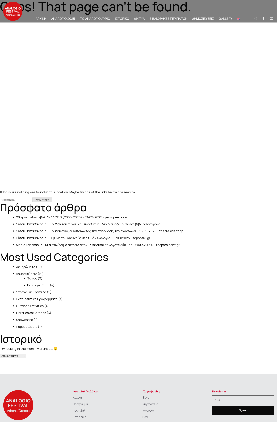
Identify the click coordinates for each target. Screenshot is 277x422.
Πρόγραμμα (80, 404)
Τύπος (32, 278)
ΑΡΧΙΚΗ (41, 19)
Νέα (145, 417)
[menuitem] (238, 19)
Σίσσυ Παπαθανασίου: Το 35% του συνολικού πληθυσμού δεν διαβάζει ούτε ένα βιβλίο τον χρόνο (88, 224)
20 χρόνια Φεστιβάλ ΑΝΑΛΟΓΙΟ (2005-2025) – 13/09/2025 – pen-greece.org (72, 217)
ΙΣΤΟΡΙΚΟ (122, 19)
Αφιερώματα (25, 267)
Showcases (24, 320)
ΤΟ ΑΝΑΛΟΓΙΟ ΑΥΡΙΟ (95, 19)
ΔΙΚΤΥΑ (139, 19)
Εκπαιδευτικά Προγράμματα (37, 299)
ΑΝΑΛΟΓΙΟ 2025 (63, 19)
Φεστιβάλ (79, 410)
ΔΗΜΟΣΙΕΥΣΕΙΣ (203, 19)
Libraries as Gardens (31, 313)
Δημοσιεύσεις (26, 274)
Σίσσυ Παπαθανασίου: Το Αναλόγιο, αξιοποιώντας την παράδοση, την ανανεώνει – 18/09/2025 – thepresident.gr (99, 231)
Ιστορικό (148, 410)
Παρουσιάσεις (26, 326)
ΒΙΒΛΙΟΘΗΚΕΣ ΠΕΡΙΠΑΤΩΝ (168, 19)
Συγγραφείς (150, 404)
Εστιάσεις (79, 417)
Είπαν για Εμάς (38, 285)
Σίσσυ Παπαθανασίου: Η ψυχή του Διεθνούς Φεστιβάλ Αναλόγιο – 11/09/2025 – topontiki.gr (83, 238)
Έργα (146, 397)
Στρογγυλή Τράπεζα (31, 292)
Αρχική (77, 397)
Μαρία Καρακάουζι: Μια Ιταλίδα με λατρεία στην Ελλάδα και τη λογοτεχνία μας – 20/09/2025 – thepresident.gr (98, 245)
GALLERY (225, 19)
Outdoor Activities (30, 306)
